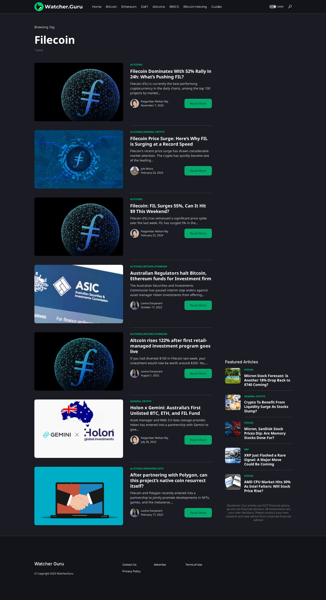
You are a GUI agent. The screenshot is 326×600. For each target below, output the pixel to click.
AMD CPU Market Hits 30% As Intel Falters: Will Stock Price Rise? (267, 486)
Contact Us (129, 564)
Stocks (248, 369)
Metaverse (150, 468)
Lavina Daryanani (151, 303)
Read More (198, 103)
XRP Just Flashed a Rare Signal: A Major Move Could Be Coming (265, 459)
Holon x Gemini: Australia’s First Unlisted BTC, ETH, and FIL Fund (165, 410)
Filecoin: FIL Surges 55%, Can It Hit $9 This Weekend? (168, 208)
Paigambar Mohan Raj (154, 101)
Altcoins (136, 64)
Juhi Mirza (147, 169)
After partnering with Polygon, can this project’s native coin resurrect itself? (168, 480)
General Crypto (154, 131)
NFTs (161, 468)
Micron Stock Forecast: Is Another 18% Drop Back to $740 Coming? (267, 380)
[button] (276, 7)
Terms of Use (193, 564)
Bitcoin (148, 266)
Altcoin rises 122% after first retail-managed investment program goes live (170, 346)
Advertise (160, 564)
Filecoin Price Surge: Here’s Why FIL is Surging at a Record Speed (169, 141)
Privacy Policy (131, 571)
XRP (246, 449)
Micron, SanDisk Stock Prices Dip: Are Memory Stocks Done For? (265, 433)
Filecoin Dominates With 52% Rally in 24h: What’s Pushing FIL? (170, 73)
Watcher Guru (49, 563)
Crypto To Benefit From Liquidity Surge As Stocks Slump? (266, 406)
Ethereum (160, 266)
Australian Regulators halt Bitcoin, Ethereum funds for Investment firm (170, 275)
